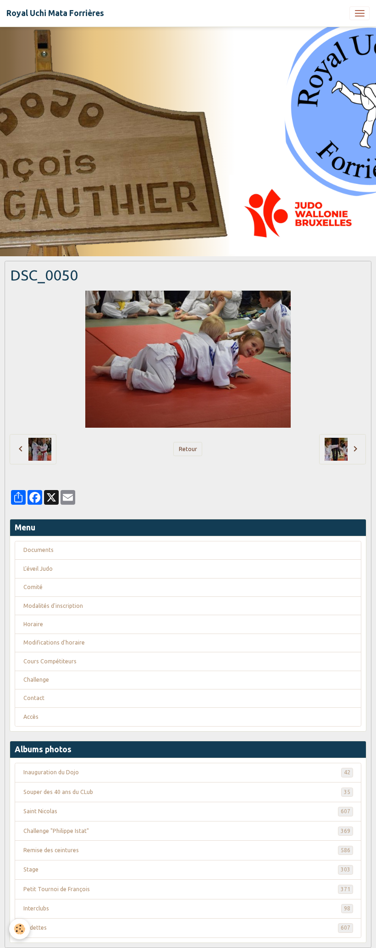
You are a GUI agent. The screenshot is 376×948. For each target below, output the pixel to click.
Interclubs (186, 908)
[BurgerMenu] (359, 13)
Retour (188, 449)
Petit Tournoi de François (186, 889)
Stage (186, 869)
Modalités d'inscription (53, 606)
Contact (33, 698)
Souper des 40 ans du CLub (186, 792)
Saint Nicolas (186, 811)
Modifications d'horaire (54, 642)
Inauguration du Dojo (186, 772)
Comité (33, 587)
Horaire (33, 624)
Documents (38, 550)
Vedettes (186, 928)
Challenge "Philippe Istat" (186, 831)
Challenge (36, 680)
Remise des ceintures (186, 850)
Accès (31, 717)
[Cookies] (19, 929)
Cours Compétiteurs (50, 661)
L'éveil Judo (38, 569)
